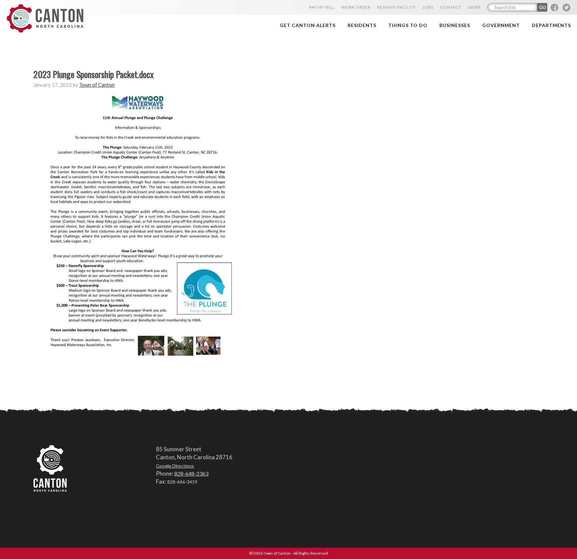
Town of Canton (45, 18)
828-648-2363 (191, 473)
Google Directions (175, 466)
